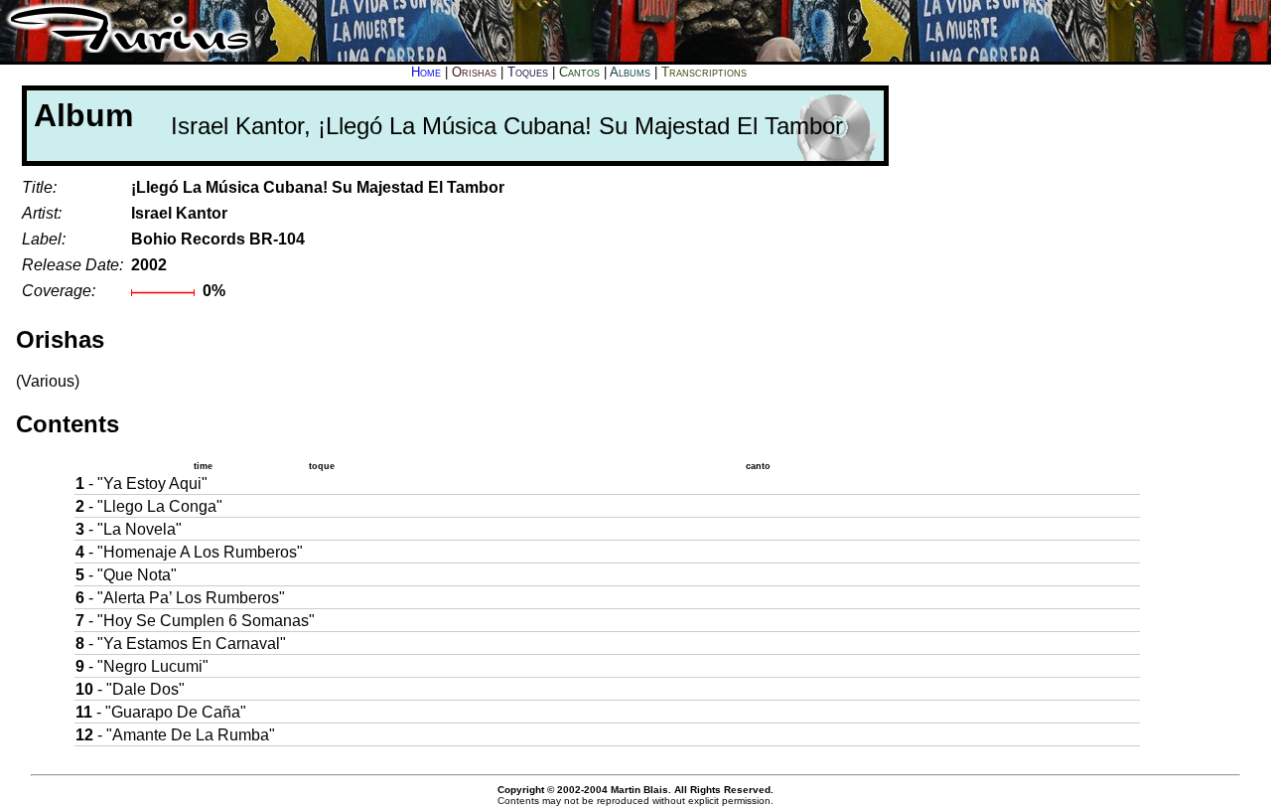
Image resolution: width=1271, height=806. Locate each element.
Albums (630, 72)
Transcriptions (704, 72)
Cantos (579, 72)
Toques (527, 72)
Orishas (474, 72)
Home (426, 72)
